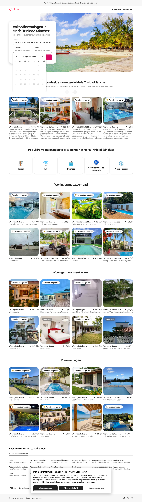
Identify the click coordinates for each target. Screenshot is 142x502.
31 (16, 89)
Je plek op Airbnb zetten (121, 9)
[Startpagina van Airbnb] (14, 9)
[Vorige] (67, 92)
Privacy (27, 498)
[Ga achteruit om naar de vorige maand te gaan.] (16, 56)
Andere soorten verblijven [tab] (18, 453)
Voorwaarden (37, 498)
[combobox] (32, 42)
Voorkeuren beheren (96, 488)
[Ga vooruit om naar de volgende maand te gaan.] (42, 56)
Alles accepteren (45, 488)
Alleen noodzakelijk (71, 488)
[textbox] (22, 50)
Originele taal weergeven (89, 3)
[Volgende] (75, 92)
